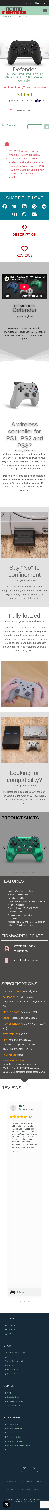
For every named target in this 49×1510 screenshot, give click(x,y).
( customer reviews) (34, 87)
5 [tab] (32, 1301)
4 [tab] (28, 1301)
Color (8, 109)
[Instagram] (34, 1468)
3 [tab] (24, 1301)
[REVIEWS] (24, 249)
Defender (20, 1292)
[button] (4, 206)
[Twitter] (24, 1468)
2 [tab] (20, 1301)
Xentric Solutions (29, 1501)
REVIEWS (24, 255)
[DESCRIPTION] (24, 228)
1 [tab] (17, 1301)
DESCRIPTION (24, 234)
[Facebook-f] (14, 1468)
